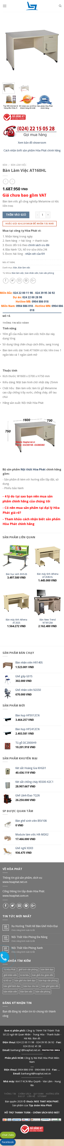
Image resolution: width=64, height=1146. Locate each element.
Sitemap (42, 1096)
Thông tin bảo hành (16, 322)
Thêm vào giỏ (16, 214)
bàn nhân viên (31, 273)
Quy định (38, 1094)
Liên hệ (31, 1096)
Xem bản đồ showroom (32, 142)
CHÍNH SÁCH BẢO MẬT (46, 1112)
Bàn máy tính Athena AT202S (16, 621)
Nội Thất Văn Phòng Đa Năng (29, 937)
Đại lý (21, 1096)
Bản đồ (36, 1038)
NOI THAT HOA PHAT (46, 1101)
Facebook (8, 1142)
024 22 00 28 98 (32, 297)
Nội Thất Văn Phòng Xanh (27, 948)
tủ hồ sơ (7, 980)
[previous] (8, 50)
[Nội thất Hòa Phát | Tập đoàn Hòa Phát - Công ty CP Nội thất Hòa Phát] (32, 6)
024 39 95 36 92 (45, 293)
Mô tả (6, 315)
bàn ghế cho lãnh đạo (25, 980)
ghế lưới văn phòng (28, 969)
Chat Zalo (8, 1134)
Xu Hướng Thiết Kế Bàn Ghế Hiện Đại (34, 926)
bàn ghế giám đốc (50, 986)
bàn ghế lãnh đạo (12, 986)
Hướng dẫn (52, 1094)
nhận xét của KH (35, 253)
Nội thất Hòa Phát (33, 469)
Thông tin (10, 1094)
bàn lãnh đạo (47, 969)
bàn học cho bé (31, 986)
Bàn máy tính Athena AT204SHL (47, 575)
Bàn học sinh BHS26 (16, 574)
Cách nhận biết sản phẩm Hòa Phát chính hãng (32, 150)
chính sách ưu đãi (38, 245)
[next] (56, 50)
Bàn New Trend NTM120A (47, 621)
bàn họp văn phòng (48, 980)
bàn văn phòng (46, 273)
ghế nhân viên (10, 975)
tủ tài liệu (24, 975)
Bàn (5, 164)
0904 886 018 (40, 301)
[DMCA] (51, 1050)
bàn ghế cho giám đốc (42, 975)
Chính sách (24, 1094)
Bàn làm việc (18, 164)
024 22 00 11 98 (23, 293)
